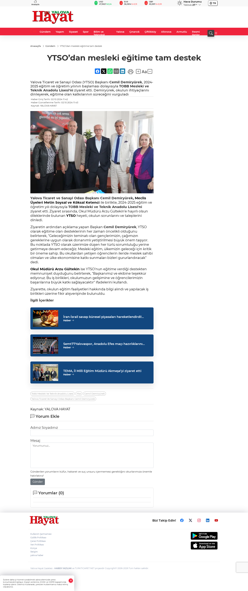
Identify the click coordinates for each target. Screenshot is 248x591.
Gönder (38, 481)
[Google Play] (196, 536)
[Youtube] (216, 520)
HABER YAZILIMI (63, 568)
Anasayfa (35, 4)
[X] (190, 520)
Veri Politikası (37, 544)
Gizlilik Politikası (38, 537)
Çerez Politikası (38, 541)
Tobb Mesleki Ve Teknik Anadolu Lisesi (52, 393)
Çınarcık (134, 31)
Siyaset (73, 31)
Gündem (45, 31)
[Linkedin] (207, 520)
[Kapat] (71, 580)
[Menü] (216, 33)
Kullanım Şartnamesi (40, 534)
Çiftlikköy (150, 31)
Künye (33, 548)
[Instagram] (199, 520)
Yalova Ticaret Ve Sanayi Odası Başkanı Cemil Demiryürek (63, 398)
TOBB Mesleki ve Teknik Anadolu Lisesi (103, 207)
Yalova (120, 31)
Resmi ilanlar (196, 33)
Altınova (166, 31)
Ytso (79, 393)
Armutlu (181, 31)
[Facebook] (181, 520)
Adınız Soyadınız (44, 428)
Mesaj (35, 441)
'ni (140, 207)
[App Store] (196, 545)
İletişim (34, 551)
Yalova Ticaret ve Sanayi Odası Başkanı (65, 198)
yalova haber (36, 555)
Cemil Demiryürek (125, 82)
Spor (86, 31)
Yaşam (60, 31)
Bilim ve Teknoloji (99, 33)
